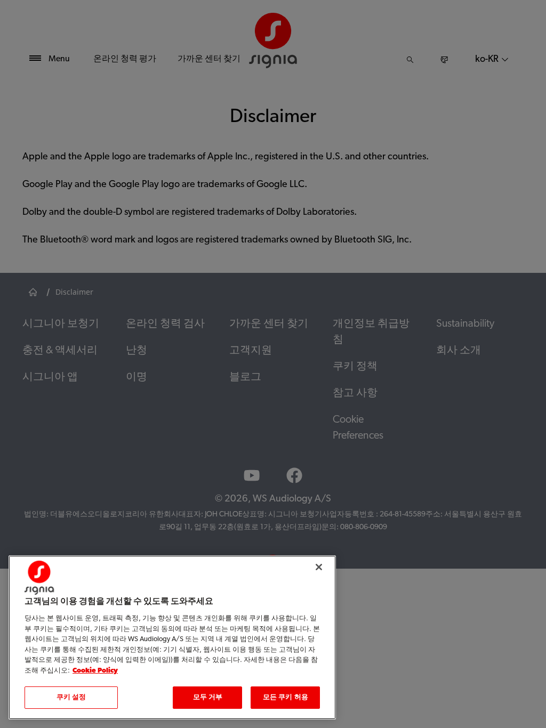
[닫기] (319, 567)
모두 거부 (208, 697)
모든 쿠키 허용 (285, 697)
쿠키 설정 (71, 697)
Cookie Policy (95, 670)
